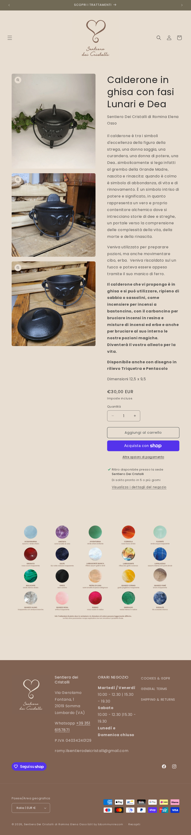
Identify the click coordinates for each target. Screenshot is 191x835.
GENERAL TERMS (154, 688)
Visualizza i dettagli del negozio (139, 487)
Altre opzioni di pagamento (143, 457)
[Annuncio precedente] (9, 5)
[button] (10, 38)
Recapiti (134, 824)
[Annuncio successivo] (182, 5)
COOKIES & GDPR (155, 678)
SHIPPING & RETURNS (158, 699)
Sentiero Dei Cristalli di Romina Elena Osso (55, 824)
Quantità (114, 406)
